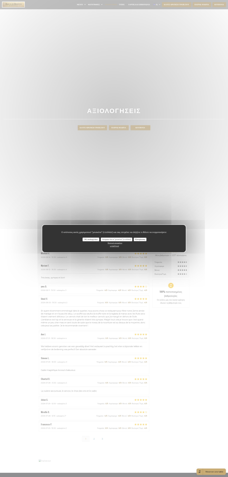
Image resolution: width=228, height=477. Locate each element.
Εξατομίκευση (140, 239)
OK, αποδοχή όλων (91, 239)
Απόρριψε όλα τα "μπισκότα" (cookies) (116, 239)
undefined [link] (114, 246)
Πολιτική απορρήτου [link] (115, 243)
